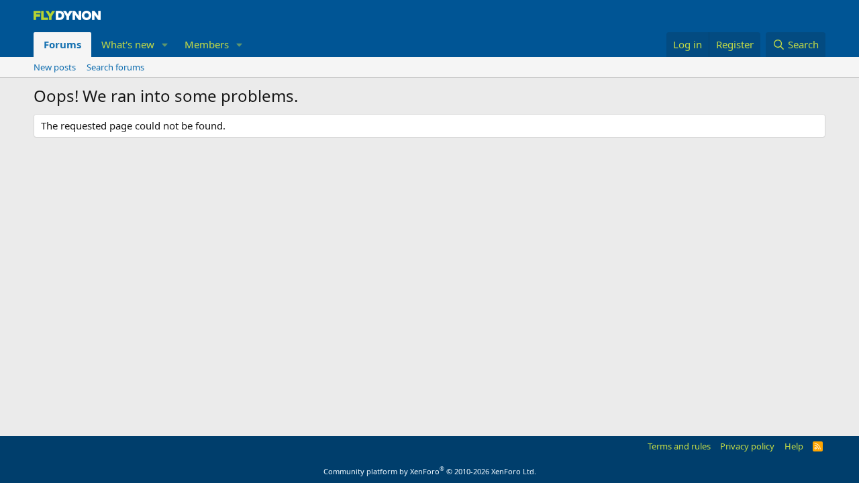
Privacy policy (747, 446)
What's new (127, 44)
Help (794, 446)
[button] (165, 44)
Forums (62, 44)
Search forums (115, 67)
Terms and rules (679, 446)
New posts (55, 67)
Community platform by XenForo (429, 471)
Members (207, 44)
